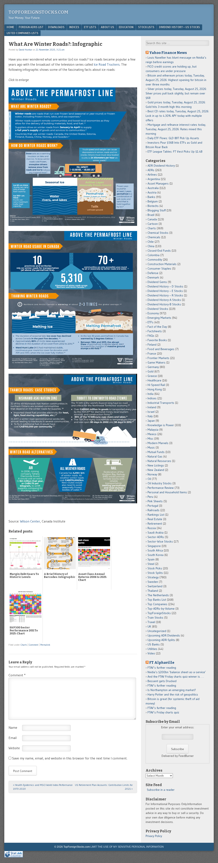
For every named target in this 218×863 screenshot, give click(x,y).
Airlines (152, 174)
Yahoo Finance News (168, 53)
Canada (152, 219)
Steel (151, 564)
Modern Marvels (158, 443)
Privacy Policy (154, 836)
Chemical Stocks (158, 233)
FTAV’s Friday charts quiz (163, 712)
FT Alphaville (161, 662)
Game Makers (156, 362)
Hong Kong (155, 389)
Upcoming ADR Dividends (164, 635)
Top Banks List (157, 600)
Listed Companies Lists (22, 33)
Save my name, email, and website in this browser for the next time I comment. (69, 758)
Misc (150, 438)
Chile (151, 242)
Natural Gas (155, 456)
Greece (152, 376)
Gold (150, 371)
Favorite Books (157, 340)
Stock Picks (155, 568)
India (150, 394)
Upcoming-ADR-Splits (161, 640)
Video (151, 653)
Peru (150, 497)
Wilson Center (30, 521)
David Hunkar (25, 49)
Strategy (153, 577)
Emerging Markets (159, 318)
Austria (152, 192)
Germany (153, 367)
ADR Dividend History (161, 165)
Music (151, 447)
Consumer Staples (159, 268)
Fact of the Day (157, 327)
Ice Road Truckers (107, 64)
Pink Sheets (155, 501)
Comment (33, 644)
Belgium (153, 201)
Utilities (152, 649)
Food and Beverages (161, 349)
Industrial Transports (161, 403)
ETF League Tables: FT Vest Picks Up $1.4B (175, 151)
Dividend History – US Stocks (179, 27)
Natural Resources (159, 461)
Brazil (151, 215)
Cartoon (153, 224)
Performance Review (161, 488)
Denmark (153, 277)
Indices (74, 27)
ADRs (151, 170)
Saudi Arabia (156, 532)
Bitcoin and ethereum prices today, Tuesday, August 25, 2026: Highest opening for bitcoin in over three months (176, 80)
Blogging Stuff (157, 210)
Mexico (152, 434)
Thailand (153, 591)
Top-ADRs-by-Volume (161, 608)
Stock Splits (155, 573)
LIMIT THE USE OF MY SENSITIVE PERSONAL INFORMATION (127, 846)
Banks (151, 197)
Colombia (153, 255)
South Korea (156, 555)
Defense (153, 273)
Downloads (56, 27)
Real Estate (155, 519)
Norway (152, 474)
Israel (151, 412)
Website (14, 748)
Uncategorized (157, 631)
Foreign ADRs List (31, 27)
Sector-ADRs (156, 537)
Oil (149, 479)
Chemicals (154, 237)
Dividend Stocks (158, 309)
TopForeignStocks (159, 613)
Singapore (154, 546)
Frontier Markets (158, 358)
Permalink (45, 644)
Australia (153, 188)
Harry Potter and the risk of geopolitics (173, 694)
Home (10, 27)
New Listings (156, 465)
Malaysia (153, 430)
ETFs (150, 322)
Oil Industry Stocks (160, 483)
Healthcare (154, 380)
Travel (151, 622)
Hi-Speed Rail (156, 385)
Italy (150, 416)
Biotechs (153, 206)
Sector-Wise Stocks (160, 541)
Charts (24, 644)
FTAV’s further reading (162, 668)
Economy (153, 313)
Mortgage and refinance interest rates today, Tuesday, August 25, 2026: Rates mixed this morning (176, 129)
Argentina (154, 179)
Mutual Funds (156, 452)
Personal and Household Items (167, 492)
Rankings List (156, 515)
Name (13, 727)
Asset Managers (158, 183)
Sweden (153, 582)
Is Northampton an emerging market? (172, 690)
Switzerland (155, 586)
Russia (152, 528)
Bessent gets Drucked (162, 681)
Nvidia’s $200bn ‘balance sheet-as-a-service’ (177, 672)
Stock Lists (146, 27)
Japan (151, 421)
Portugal (153, 506)
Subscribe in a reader (161, 790)
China (151, 246)
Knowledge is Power (161, 425)
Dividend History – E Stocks (165, 291)
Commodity (155, 259)
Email (13, 738)
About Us (107, 27)
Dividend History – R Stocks (165, 295)
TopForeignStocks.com (38, 12)
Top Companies (157, 604)
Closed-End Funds (159, 251)
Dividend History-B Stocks (164, 304)
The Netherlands (158, 595)
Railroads (153, 510)
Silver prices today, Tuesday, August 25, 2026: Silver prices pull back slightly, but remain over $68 (176, 93)
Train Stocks (155, 617)
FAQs (151, 336)
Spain (151, 559)
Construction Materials (162, 264)
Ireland (152, 407)
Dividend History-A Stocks (164, 300)
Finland (152, 344)
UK (149, 626)
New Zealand (156, 470)
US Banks (154, 644)
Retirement (155, 523)
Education (126, 27)
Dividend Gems (157, 282)
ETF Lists (90, 27)
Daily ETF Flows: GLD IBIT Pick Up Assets (173, 138)
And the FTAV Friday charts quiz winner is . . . (176, 676)
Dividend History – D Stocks (165, 286)
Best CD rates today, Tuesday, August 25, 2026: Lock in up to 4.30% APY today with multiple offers (177, 115)
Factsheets (155, 331)
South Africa (155, 550)
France (152, 353)
